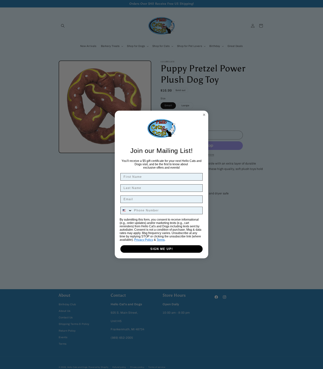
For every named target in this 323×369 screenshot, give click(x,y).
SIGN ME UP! (161, 248)
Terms (161, 239)
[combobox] (126, 210)
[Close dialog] (204, 115)
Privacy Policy (143, 239)
